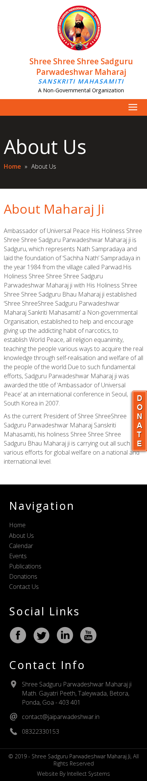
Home (12, 166)
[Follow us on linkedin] (65, 635)
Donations (23, 576)
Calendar (21, 546)
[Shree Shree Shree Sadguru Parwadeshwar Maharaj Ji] (73, 48)
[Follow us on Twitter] (41, 635)
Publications (25, 566)
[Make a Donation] (139, 421)
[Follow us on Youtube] (88, 635)
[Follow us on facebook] (18, 635)
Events (18, 556)
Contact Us (24, 586)
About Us (21, 535)
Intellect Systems (88, 773)
